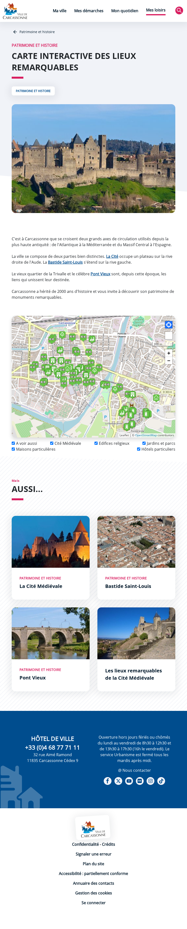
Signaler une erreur (94, 854)
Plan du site (93, 863)
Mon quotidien (124, 10)
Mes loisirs (156, 10)
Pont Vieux (100, 274)
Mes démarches (88, 10)
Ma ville (59, 10)
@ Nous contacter (134, 770)
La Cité (112, 256)
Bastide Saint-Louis (65, 262)
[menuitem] (59, 11)
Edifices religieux (114, 443)
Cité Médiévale (68, 443)
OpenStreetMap (146, 435)
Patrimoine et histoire (37, 31)
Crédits (108, 844)
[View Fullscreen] (168, 335)
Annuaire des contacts (93, 883)
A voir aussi (26, 443)
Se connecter (94, 902)
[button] (133, 411)
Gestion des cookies (93, 893)
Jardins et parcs (161, 443)
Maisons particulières (36, 449)
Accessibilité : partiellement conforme (93, 873)
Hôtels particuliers (158, 449)
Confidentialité (85, 844)
